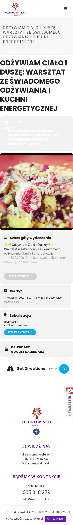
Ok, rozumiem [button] (55, 518)
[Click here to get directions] (64, 369)
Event (17, 49)
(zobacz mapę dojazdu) (36, 463)
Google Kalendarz (27, 352)
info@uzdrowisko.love (36, 499)
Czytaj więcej (34, 518)
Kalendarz (20, 347)
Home (8, 49)
